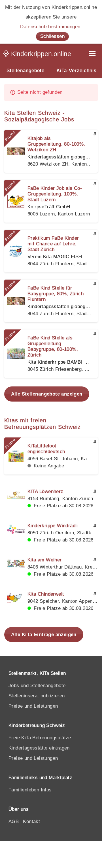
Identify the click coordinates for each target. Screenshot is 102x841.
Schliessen (52, 36)
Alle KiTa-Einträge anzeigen (43, 634)
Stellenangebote (25, 70)
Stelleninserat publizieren (36, 696)
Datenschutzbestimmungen (50, 26)
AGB (13, 821)
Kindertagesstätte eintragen (39, 748)
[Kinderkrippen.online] (38, 55)
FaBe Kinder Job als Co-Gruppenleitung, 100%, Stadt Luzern (54, 194)
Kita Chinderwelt (45, 594)
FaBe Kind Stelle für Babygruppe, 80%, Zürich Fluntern (55, 293)
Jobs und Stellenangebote (37, 685)
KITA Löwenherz (45, 491)
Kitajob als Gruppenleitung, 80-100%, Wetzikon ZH (56, 144)
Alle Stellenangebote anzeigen (46, 394)
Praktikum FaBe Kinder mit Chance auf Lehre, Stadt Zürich (53, 243)
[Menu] (93, 54)
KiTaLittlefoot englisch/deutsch (46, 448)
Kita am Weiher (44, 560)
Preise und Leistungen (33, 706)
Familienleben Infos (30, 790)
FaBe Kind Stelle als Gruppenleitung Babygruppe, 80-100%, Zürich (52, 346)
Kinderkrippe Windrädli (52, 525)
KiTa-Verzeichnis (77, 70)
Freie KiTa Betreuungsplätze (39, 737)
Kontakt (31, 821)
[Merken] (95, 134)
